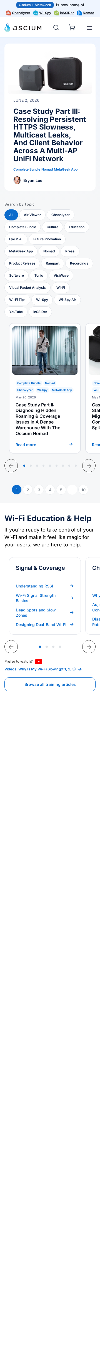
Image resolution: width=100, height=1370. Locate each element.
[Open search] (56, 27)
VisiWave (61, 275)
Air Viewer (32, 215)
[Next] (89, 465)
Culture (52, 227)
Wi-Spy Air (67, 300)
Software (16, 275)
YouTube (16, 312)
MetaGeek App (21, 251)
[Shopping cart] (73, 27)
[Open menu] (89, 28)
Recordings (79, 263)
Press (70, 251)
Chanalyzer (21, 13)
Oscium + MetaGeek (35, 5)
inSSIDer (67, 13)
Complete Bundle (22, 227)
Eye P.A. (16, 239)
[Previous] (11, 465)
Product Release (22, 263)
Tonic (38, 275)
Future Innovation (47, 239)
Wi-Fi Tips (17, 300)
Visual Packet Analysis (27, 287)
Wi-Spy (45, 13)
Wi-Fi (60, 287)
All (11, 215)
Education (76, 227)
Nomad (88, 13)
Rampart (52, 263)
